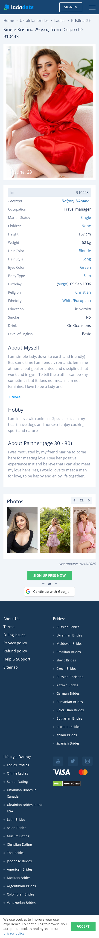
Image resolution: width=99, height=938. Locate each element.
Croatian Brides (68, 726)
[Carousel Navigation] (81, 500)
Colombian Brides (20, 894)
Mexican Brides (19, 877)
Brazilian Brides (68, 652)
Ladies (59, 20)
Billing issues (14, 634)
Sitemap (10, 667)
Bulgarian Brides (69, 718)
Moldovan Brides (69, 643)
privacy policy (13, 933)
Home (8, 20)
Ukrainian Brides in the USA (25, 807)
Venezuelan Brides (21, 902)
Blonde (85, 250)
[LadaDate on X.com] (73, 761)
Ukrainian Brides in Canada (22, 793)
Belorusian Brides (70, 710)
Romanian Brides (69, 702)
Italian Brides (66, 735)
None (86, 225)
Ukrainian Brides (69, 635)
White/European (76, 300)
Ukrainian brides (34, 20)
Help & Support (16, 659)
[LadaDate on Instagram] (87, 761)
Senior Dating (17, 781)
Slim (87, 275)
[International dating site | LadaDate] (18, 7)
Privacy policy (15, 642)
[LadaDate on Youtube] (58, 761)
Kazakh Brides (67, 685)
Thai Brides (15, 853)
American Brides (19, 869)
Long (86, 259)
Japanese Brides (19, 861)
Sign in (70, 7)
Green (85, 267)
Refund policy (15, 651)
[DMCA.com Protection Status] (67, 785)
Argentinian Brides (21, 886)
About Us (11, 618)
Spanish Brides (68, 743)
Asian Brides (16, 828)
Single (86, 217)
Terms (9, 626)
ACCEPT (83, 926)
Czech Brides (66, 668)
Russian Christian (70, 677)
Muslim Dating (18, 836)
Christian (83, 292)
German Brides (68, 693)
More (16, 397)
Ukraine (83, 200)
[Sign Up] (22, 530)
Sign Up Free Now (49, 575)
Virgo (62, 284)
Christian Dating (19, 844)
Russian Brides (67, 627)
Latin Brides (16, 819)
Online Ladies (17, 773)
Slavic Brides (66, 660)
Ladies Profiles (18, 765)
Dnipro (67, 200)
